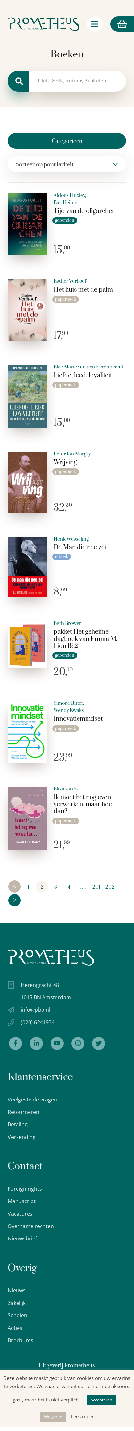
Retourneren (23, 1111)
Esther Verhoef (70, 281)
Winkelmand (111, 24)
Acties (15, 1328)
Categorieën (67, 141)
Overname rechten (31, 1226)
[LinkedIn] (36, 1043)
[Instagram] (77, 1043)
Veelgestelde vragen (32, 1099)
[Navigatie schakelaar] (95, 24)
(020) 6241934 (38, 1022)
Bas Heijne (65, 203)
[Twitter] (98, 1043)
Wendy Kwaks (69, 710)
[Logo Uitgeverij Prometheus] (43, 24)
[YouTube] (57, 1043)
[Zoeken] (18, 81)
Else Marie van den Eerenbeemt (88, 367)
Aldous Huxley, (70, 195)
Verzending (22, 1136)
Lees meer (82, 1416)
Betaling (18, 1124)
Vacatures (20, 1213)
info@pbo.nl (35, 1009)
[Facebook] (15, 1043)
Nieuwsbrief (22, 1238)
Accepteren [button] (101, 1400)
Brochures (20, 1340)
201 (96, 887)
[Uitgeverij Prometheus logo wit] (51, 957)
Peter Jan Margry (72, 454)
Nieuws (17, 1290)
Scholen (17, 1315)
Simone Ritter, (69, 703)
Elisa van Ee (67, 789)
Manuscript (22, 1201)
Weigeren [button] (53, 1417)
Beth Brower (67, 623)
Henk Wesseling (71, 539)
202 (110, 887)
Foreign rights (25, 1188)
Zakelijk (17, 1303)
